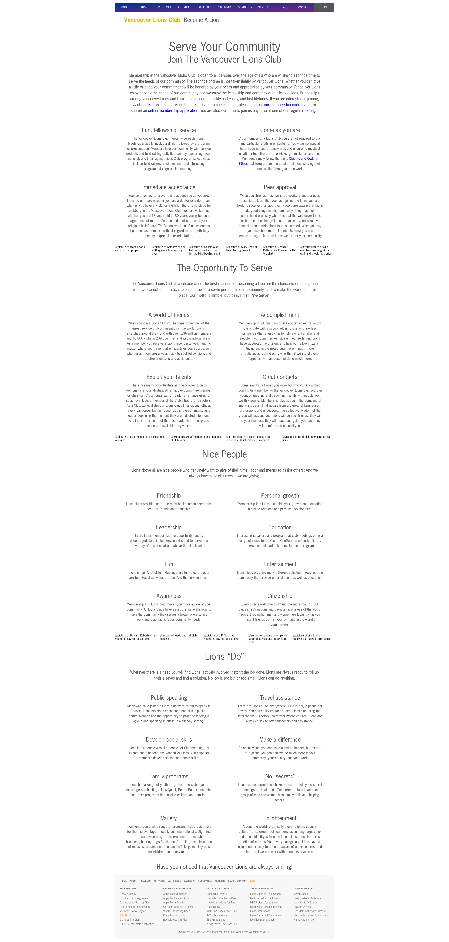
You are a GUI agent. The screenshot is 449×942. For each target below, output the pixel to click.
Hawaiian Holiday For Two (221, 902)
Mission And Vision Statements (311, 915)
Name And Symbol (304, 920)
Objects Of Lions (303, 907)
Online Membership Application (137, 924)
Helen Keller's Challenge (307, 898)
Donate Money (128, 894)
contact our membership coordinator (281, 105)
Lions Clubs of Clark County (265, 894)
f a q (284, 7)
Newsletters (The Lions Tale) (222, 924)
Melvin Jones (301, 894)
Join (324, 7)
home (125, 7)
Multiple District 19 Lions (264, 898)
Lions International (260, 911)
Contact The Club (130, 920)
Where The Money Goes (176, 911)
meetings (309, 111)
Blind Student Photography (135, 907)
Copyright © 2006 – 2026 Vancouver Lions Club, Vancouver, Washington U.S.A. (224, 932)
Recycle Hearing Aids (175, 920)
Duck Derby (213, 907)
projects (164, 7)
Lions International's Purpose (310, 911)
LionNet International (262, 920)
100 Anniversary (217, 915)
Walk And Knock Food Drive (222, 911)
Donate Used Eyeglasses (134, 898)
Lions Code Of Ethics (305, 902)
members (264, 7)
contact (304, 7)
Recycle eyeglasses (174, 915)
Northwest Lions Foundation (266, 907)
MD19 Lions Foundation (263, 902)
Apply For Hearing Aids (176, 898)
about (145, 7)
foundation (244, 7)
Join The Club (127, 915)
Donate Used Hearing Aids (134, 902)
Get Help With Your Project (178, 907)
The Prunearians (216, 920)
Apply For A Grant (173, 902)
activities (185, 7)
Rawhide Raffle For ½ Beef (221, 898)
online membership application (173, 111)
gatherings (204, 7)
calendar (224, 7)
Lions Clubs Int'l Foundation (265, 915)
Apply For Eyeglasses (175, 894)
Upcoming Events (217, 894)
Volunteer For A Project (133, 911)
